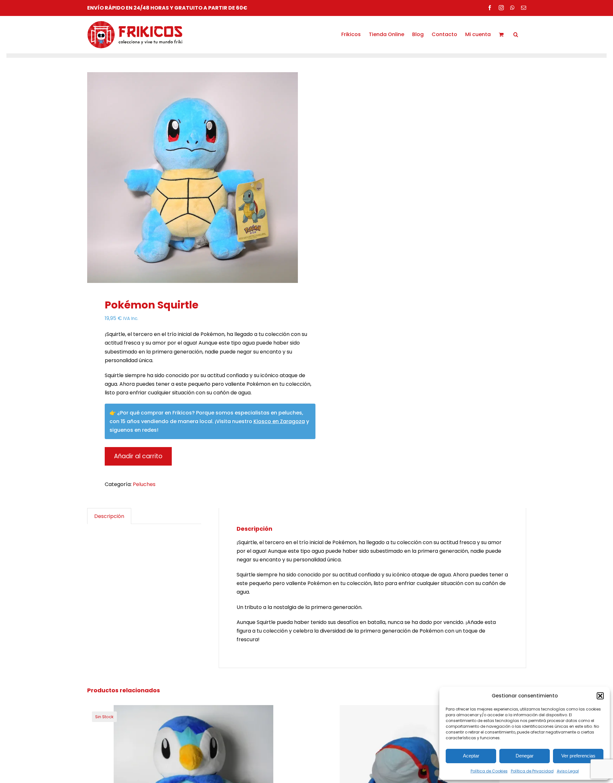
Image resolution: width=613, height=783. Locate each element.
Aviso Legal (568, 771)
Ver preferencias (578, 755)
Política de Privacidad (532, 771)
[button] (600, 696)
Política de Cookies (489, 771)
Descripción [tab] (109, 516)
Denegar (525, 755)
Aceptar (471, 755)
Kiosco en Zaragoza (279, 421)
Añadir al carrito (138, 456)
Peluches (144, 484)
